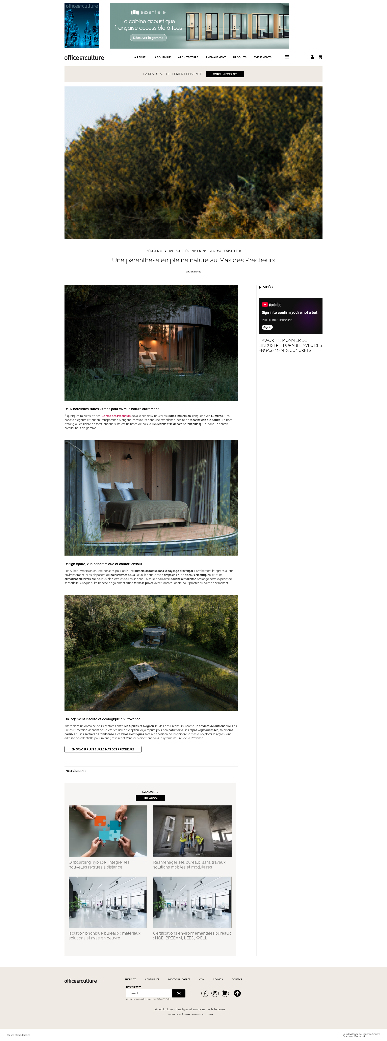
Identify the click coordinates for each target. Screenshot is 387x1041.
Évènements (263, 57)
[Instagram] (214, 993)
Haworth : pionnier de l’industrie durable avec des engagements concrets (290, 345)
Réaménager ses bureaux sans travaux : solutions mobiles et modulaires (190, 865)
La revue (139, 57)
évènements (154, 251)
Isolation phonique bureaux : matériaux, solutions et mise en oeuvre (105, 935)
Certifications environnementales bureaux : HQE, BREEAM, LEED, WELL (192, 935)
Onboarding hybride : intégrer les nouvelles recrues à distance (99, 865)
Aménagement (216, 57)
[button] (150, 798)
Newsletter (133, 987)
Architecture (188, 57)
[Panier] (320, 57)
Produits (240, 57)
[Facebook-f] (204, 993)
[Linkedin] (225, 993)
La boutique (162, 57)
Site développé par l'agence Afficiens (361, 1034)
